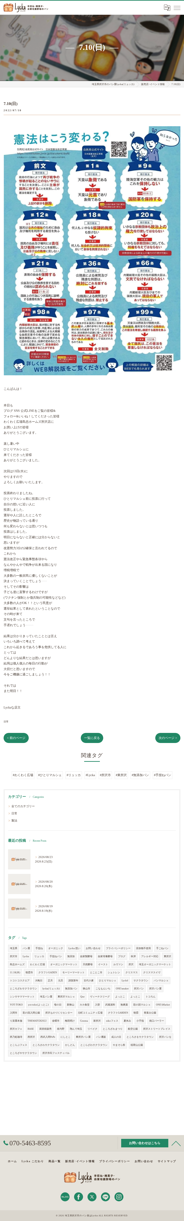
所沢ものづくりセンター (58, 1013)
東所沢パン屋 (83, 1037)
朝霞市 (29, 972)
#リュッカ (74, 775)
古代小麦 (89, 980)
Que (82, 996)
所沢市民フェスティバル (56, 1053)
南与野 (60, 1029)
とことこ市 (96, 972)
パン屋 (26, 948)
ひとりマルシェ (107, 980)
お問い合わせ (93, 948)
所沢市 (13, 956)
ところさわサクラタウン (46, 1045)
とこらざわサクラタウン (93, 1045)
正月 (50, 980)
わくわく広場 (37, 964)
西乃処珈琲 (16, 1037)
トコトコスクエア (20, 980)
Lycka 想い (74, 948)
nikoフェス (112, 1021)
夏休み (127, 1021)
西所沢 (31, 1037)
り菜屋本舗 (16, 1021)
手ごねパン (162, 948)
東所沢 (167, 956)
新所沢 (97, 1021)
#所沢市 (105, 775)
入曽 (97, 1004)
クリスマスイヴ (151, 972)
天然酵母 (88, 964)
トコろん (151, 996)
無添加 (71, 956)
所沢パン (139, 988)
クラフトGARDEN (118, 1013)
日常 (6, 721)
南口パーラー (156, 1021)
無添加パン (71, 988)
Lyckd (125, 980)
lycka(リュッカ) (51, 988)
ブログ (121, 956)
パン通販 (101, 1037)
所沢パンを (165, 1037)
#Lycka (90, 775)
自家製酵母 (86, 956)
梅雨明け (70, 1021)
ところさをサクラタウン (140, 1037)
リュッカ (39, 956)
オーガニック (55, 948)
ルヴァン (118, 964)
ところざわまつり (113, 1029)
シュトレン (114, 972)
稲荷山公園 (137, 1045)
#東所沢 (121, 775)
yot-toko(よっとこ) (38, 1004)
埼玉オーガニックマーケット (155, 964)
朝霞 (136, 1013)
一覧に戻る (92, 738)
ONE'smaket (122, 988)
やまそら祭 (119, 1045)
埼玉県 (13, 948)
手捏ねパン (56, 956)
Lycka (26, 956)
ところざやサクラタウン (23, 1053)
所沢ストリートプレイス (156, 1029)
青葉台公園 (150, 1013)
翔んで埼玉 (76, 1029)
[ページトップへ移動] (176, 1143)
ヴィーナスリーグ (100, 996)
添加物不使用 (143, 948)
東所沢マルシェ (66, 996)
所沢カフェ (16, 1029)
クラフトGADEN (47, 972)
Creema (84, 1021)
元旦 (60, 980)
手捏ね (39, 948)
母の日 (57, 1004)
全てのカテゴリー (23, 806)
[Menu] (177, 8)
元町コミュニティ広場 (90, 1013)
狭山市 (86, 988)
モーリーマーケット (73, 972)
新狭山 (70, 1004)
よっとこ (120, 996)
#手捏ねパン (162, 775)
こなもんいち (103, 988)
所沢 (131, 964)
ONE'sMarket (163, 1004)
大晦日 (38, 980)
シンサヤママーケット (22, 996)
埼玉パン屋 (46, 996)
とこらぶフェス (18, 1045)
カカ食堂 (85, 1004)
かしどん (70, 1045)
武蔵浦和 (110, 1004)
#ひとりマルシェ (50, 775)
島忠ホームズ (17, 964)
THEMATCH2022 (37, 1021)
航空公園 (133, 1029)
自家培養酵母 (105, 956)
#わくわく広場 (23, 775)
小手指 (140, 1021)
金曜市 (55, 1021)
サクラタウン (141, 980)
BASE (31, 1029)
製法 (14, 820)
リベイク (92, 1029)
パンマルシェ (161, 980)
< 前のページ (16, 738)
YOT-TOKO (16, 1004)
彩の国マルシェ (142, 1004)
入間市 (13, 1013)
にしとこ (65, 1037)
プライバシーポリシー (118, 948)
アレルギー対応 (149, 956)
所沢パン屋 (155, 988)
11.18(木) (15, 972)
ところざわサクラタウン (23, 988)
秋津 (133, 956)
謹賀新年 (73, 980)
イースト (103, 964)
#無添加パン (140, 775)
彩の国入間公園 (31, 1013)
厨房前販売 (45, 1029)
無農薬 (124, 1004)
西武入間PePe (47, 1037)
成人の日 (116, 1037)
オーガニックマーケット (63, 964)
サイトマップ (167, 1161)
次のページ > (168, 738)
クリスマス (131, 972)
